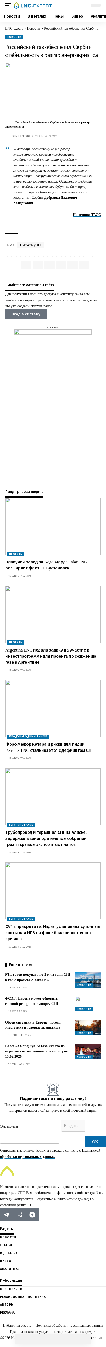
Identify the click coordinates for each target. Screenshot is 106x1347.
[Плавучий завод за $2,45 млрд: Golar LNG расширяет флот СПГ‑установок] (53, 526)
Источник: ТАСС (87, 215)
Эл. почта (9, 1126)
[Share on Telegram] (42, 1339)
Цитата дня (31, 245)
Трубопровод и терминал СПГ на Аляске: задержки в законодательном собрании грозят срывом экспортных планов (46, 838)
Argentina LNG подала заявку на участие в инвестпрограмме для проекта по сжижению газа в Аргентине (50, 656)
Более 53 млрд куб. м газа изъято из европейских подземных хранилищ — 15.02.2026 (36, 1051)
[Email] (53, 1339)
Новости (14, 36)
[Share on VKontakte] (31, 1339)
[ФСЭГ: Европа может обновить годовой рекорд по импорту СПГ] (88, 1003)
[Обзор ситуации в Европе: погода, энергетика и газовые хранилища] (88, 1027)
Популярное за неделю (24, 492)
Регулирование (21, 824)
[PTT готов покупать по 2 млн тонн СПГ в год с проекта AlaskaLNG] (88, 980)
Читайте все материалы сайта (29, 285)
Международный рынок (28, 736)
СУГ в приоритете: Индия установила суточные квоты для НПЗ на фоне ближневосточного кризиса (52, 932)
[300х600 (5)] (53, 406)
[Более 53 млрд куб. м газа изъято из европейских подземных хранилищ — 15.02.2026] (88, 1051)
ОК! (96, 1141)
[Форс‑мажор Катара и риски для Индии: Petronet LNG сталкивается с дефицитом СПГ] (53, 708)
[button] (9, 5)
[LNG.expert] (33, 5)
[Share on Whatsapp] (20, 1339)
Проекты (16, 554)
